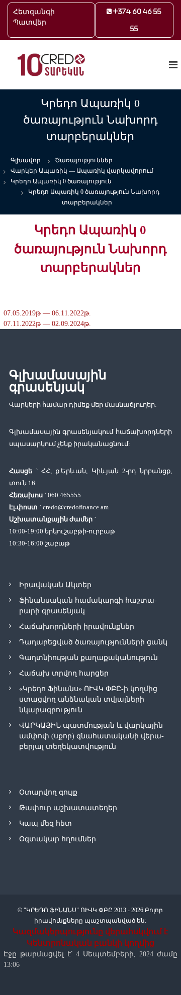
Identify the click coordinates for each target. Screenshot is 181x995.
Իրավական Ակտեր (55, 585)
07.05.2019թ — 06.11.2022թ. (47, 313)
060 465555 (64, 495)
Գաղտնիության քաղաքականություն (88, 657)
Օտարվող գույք (48, 792)
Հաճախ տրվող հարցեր (64, 673)
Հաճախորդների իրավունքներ (76, 626)
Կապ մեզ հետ (45, 823)
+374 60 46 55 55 (136, 20)
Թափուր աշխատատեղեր (68, 808)
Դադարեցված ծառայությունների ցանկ (93, 642)
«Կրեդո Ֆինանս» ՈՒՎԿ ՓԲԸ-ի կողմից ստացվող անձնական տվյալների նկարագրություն (88, 699)
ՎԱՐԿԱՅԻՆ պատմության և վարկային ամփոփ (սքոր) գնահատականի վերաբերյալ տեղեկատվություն (91, 736)
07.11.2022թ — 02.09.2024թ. (47, 323)
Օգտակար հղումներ (57, 839)
